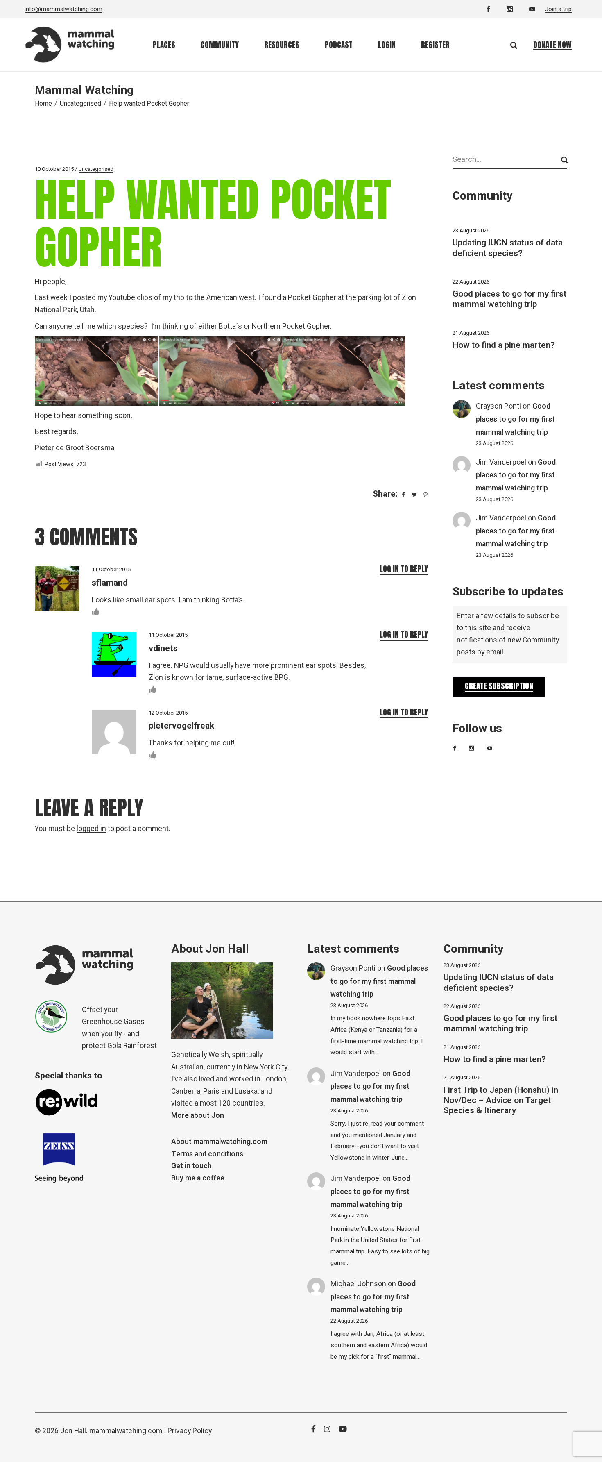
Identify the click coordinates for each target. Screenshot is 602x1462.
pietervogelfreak (181, 726)
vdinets (163, 648)
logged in (91, 829)
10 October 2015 (54, 169)
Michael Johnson (358, 1284)
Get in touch (191, 1166)
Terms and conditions (207, 1154)
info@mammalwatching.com (63, 9)
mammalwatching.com (125, 1431)
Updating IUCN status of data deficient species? (508, 247)
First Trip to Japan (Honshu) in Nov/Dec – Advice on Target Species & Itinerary (501, 1100)
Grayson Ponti (498, 406)
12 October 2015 (168, 713)
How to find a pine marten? (504, 345)
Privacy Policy (189, 1431)
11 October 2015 (111, 569)
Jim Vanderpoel (501, 462)
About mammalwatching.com (219, 1142)
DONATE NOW (552, 44)
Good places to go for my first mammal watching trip (509, 299)
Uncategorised (80, 104)
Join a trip (558, 9)
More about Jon (197, 1115)
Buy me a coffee (197, 1178)
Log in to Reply (404, 568)
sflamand (110, 583)
